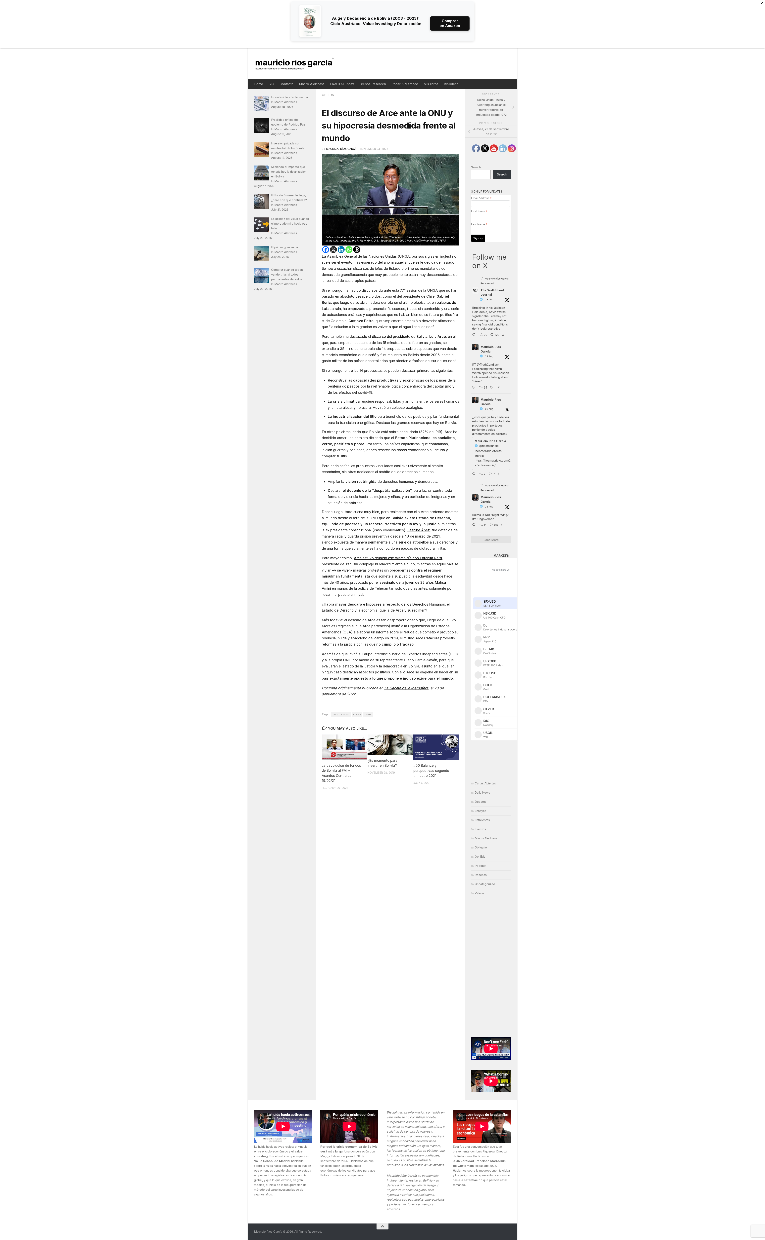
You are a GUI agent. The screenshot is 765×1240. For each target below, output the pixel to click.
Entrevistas (482, 820)
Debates (480, 802)
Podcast (480, 866)
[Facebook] (325, 249)
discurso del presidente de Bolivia (399, 336)
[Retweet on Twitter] (482, 278)
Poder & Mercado (404, 84)
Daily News (482, 792)
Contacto (286, 84)
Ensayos (480, 811)
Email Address (481, 198)
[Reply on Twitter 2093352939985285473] (474, 388)
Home (258, 84)
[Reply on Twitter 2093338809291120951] (474, 335)
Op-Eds (328, 95)
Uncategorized (485, 884)
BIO (271, 84)
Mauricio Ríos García (341, 148)
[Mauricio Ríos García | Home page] (298, 63)
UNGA (368, 714)
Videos (479, 893)
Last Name (479, 224)
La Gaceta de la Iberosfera (406, 688)
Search (476, 167)
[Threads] (356, 249)
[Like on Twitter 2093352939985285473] (493, 388)
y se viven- (343, 570)
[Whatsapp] (348, 249)
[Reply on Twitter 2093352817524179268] (474, 474)
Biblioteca (451, 84)
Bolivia (357, 714)
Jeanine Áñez (418, 530)
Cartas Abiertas (485, 783)
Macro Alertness (311, 84)
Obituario (481, 847)
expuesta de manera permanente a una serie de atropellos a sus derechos (394, 542)
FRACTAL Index (342, 84)
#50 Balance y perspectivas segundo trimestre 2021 (431, 771)
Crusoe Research (373, 84)
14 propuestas (393, 349)
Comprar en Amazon (449, 23)
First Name (479, 211)
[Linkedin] (341, 249)
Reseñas (481, 875)
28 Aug (489, 299)
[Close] (762, 3)
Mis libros (431, 84)
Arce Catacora (341, 714)
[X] (333, 249)
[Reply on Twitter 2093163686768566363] (474, 525)
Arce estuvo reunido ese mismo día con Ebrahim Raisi (398, 558)
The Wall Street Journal (492, 292)
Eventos (480, 829)
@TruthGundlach (488, 364)
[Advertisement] (491, 967)
